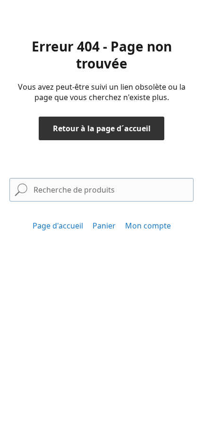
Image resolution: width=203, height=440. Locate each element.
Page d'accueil (58, 225)
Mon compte (148, 225)
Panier (104, 225)
